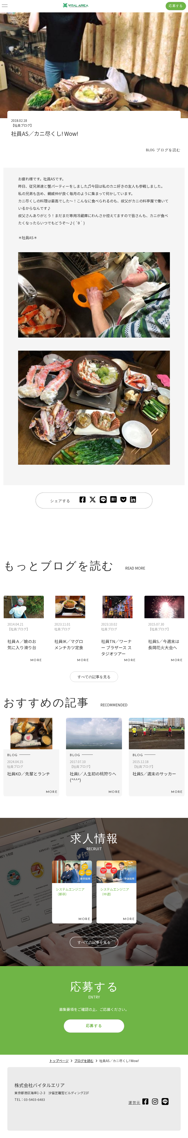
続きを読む (24, 630)
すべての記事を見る (94, 677)
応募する (176, 6)
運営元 (134, 1103)
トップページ (59, 1060)
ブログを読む (84, 1060)
